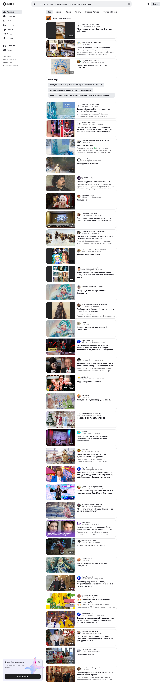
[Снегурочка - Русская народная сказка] (60, 401)
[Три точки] (115, 25)
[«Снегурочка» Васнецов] (60, 165)
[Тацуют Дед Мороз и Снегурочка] (60, 546)
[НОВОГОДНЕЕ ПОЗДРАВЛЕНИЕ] (60, 419)
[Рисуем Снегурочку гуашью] (60, 256)
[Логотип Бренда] (4, 4)
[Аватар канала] (79, 25)
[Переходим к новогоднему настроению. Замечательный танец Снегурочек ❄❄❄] (60, 219)
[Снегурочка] (60, 201)
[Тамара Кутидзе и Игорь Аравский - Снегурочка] (60, 292)
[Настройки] (147, 4)
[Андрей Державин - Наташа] (60, 383)
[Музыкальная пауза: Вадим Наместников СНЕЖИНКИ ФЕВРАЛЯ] (60, 510)
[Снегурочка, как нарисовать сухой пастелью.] (60, 67)
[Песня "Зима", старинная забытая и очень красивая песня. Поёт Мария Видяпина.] (60, 492)
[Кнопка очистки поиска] (129, 4)
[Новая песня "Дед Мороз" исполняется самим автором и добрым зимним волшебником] (60, 437)
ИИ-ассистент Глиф (9, 59)
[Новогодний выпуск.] (60, 656)
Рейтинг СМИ (7, 63)
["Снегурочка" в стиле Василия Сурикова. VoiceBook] (60, 30)
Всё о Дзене (7, 56)
